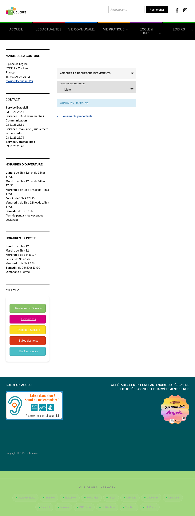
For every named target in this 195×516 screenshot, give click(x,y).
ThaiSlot (45, 507)
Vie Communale (81, 29)
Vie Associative (28, 351)
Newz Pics (92, 497)
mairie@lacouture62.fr (19, 81)
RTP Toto (131, 497)
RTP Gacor (85, 507)
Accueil (16, 29)
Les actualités (49, 29)
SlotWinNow (108, 507)
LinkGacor (174, 497)
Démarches (28, 319)
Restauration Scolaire (28, 308)
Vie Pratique (114, 29)
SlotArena (150, 507)
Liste (67, 89)
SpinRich (130, 507)
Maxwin (64, 507)
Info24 (112, 497)
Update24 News (26, 497)
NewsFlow (70, 497)
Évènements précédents (74, 116)
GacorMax (152, 497)
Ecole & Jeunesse (146, 31)
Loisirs (179, 29)
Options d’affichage (72, 84)
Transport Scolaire (28, 329)
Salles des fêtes (28, 340)
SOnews (50, 497)
